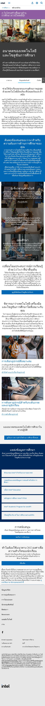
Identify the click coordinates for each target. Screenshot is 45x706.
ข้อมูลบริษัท (6, 590)
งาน (3, 624)
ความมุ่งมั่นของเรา (8, 595)
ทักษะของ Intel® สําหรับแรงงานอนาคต (18, 473)
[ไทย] (37, 3)
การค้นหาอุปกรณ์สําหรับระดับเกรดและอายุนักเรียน (21, 404)
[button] (22, 359)
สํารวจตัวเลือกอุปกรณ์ (10, 414)
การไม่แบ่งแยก (7, 600)
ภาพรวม (9, 80)
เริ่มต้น (39, 80)
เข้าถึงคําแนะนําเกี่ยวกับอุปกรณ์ (13, 372)
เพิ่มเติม (22, 563)
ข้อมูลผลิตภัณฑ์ (24, 80)
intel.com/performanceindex (9, 660)
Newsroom (6, 614)
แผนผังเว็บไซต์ (7, 619)
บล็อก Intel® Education (12, 490)
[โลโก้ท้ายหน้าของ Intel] (6, 686)
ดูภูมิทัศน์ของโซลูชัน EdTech (22, 292)
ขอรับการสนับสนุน (22, 537)
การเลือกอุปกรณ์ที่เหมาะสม (17, 361)
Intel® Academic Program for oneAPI (17, 507)
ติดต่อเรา (5, 610)
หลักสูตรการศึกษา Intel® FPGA (15, 498)
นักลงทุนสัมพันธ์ (8, 605)
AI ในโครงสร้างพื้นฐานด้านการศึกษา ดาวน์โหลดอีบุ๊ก (14, 14)
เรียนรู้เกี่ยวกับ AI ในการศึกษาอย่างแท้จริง (19, 515)
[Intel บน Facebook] (2, 633)
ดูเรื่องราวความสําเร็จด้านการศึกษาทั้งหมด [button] (22, 438)
